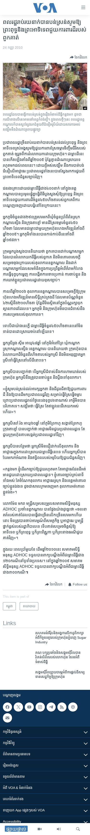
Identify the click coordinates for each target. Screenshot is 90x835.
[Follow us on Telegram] (51, 707)
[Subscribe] (7, 717)
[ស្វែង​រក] (78, 829)
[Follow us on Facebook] (7, 707)
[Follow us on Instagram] (40, 707)
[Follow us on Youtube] (29, 707)
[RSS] (61, 707)
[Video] (39, 829)
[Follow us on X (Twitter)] (18, 707)
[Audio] (59, 829)
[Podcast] (72, 707)
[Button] (78, 57)
